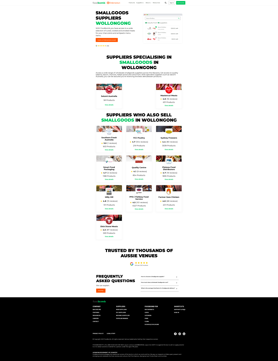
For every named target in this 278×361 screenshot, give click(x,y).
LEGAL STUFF (111, 333)
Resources (156, 3)
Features (132, 3)
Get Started (180, 2)
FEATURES (96, 312)
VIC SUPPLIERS (121, 312)
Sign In (172, 2)
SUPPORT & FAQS (179, 309)
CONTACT (96, 321)
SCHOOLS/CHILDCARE (152, 324)
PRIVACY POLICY (98, 333)
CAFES (147, 312)
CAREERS (96, 318)
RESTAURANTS (149, 309)
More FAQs (100, 290)
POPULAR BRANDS (122, 318)
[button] (140, 2)
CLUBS (147, 321)
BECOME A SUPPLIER (123, 315)
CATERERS (148, 315)
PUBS (146, 318)
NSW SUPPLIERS (121, 309)
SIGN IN (176, 312)
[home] (106, 3)
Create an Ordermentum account (106, 40)
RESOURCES (96, 315)
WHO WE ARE (97, 309)
